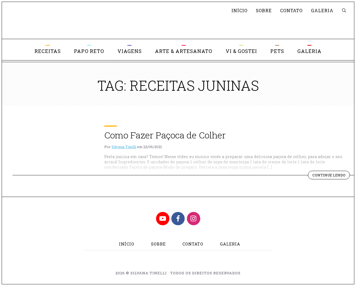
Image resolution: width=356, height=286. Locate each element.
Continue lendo (331, 175)
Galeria (322, 10)
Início (239, 10)
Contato (291, 10)
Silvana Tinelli (124, 147)
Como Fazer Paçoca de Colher (165, 135)
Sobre (264, 10)
